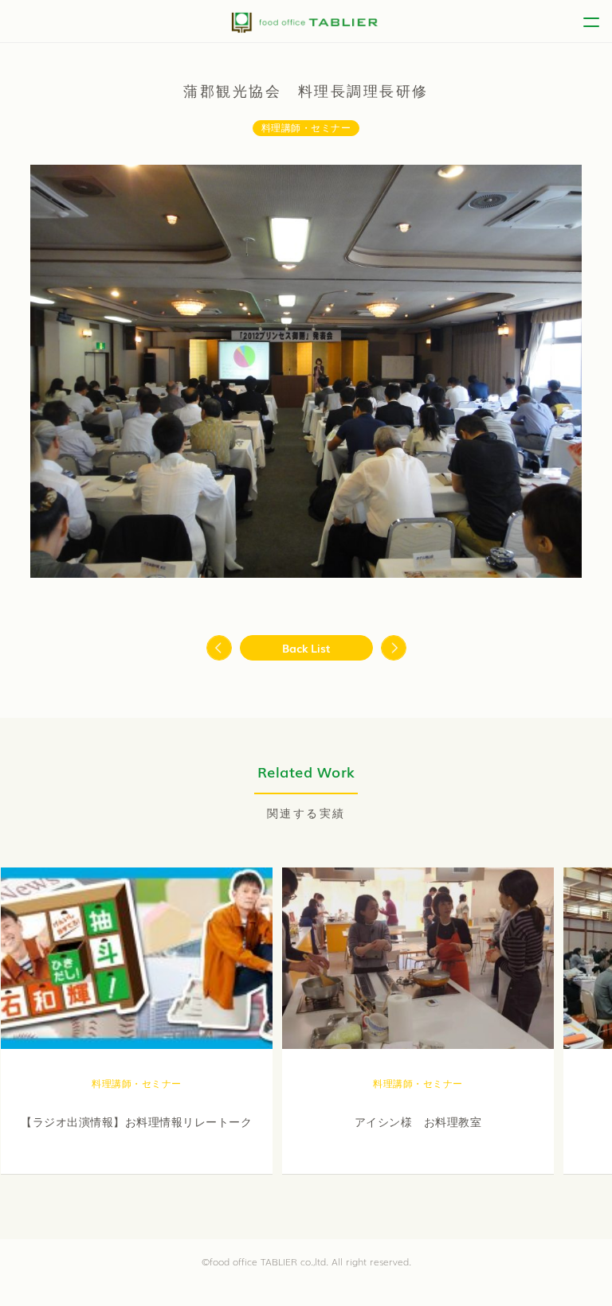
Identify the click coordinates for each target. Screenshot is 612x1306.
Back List (306, 648)
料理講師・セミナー (306, 128)
